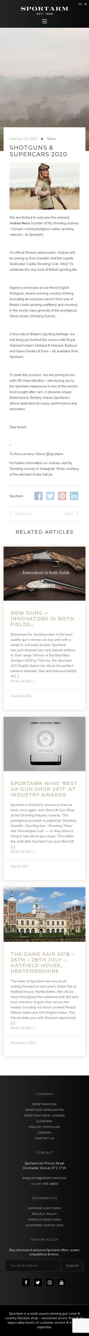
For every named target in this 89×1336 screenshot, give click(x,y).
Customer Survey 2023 (44, 1225)
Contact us (44, 1138)
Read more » (23, 681)
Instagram (47, 469)
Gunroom (44, 1121)
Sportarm (36, 234)
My (50, 223)
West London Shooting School (32, 316)
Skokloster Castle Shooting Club (33, 264)
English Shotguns (44, 1127)
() (80, 4)
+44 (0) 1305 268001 (44, 1183)
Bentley (38, 380)
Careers (44, 1132)
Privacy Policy (44, 1214)
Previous (23, 514)
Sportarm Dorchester (44, 1110)
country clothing (61, 293)
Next (69, 514)
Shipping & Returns (44, 1208)
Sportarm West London (44, 1115)
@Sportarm (54, 454)
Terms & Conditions (44, 1219)
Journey (72, 223)
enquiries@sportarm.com (44, 1178)
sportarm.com (44, 1104)
